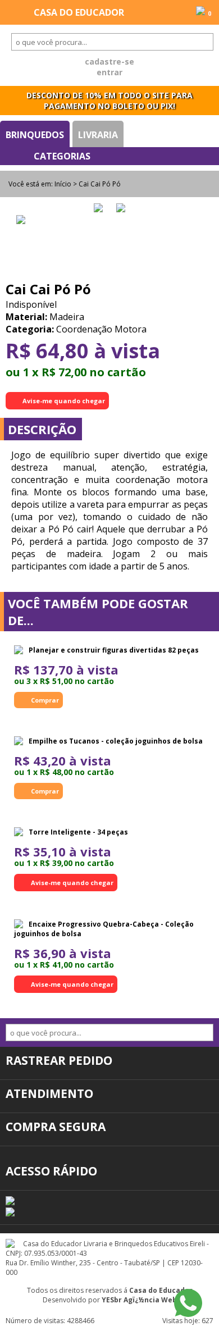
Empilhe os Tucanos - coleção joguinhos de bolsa (116, 741)
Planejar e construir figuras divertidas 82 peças (114, 650)
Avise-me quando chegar (63, 400)
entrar (109, 72)
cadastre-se (109, 61)
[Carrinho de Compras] (200, 12)
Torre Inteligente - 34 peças (78, 832)
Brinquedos (35, 135)
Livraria (98, 135)
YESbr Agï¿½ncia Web (139, 1300)
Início (62, 184)
